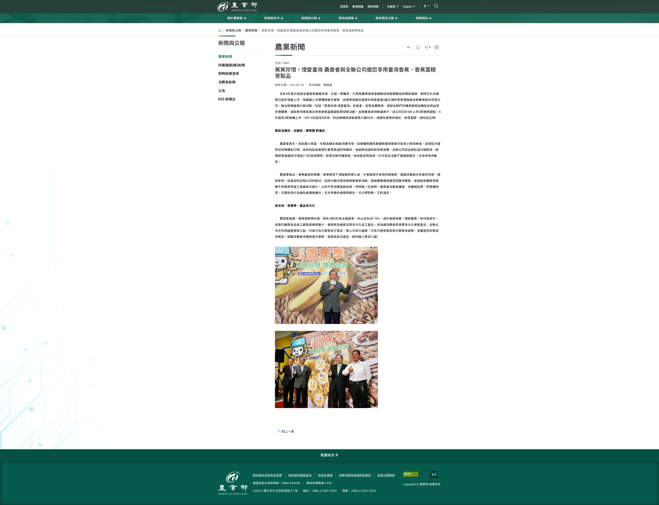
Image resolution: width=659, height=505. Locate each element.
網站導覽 (373, 6)
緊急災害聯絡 (386, 475)
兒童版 (391, 6)
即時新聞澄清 (228, 74)
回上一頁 (288, 431)
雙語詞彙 (357, 6)
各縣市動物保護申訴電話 (355, 475)
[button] (651, 497)
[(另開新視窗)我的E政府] (434, 475)
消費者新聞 (226, 82)
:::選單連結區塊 (43, 2)
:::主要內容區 (9, 25)
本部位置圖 (325, 475)
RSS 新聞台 (227, 99)
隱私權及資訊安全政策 (267, 475)
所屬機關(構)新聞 (231, 65)
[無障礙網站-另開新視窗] (410, 475)
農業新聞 (251, 30)
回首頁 (344, 6)
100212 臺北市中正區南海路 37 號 (275, 490)
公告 (221, 91)
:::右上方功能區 (347, 2)
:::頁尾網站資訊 (10, 451)
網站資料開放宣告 (300, 475)
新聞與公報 (233, 30)
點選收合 (327, 455)
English (407, 6)
